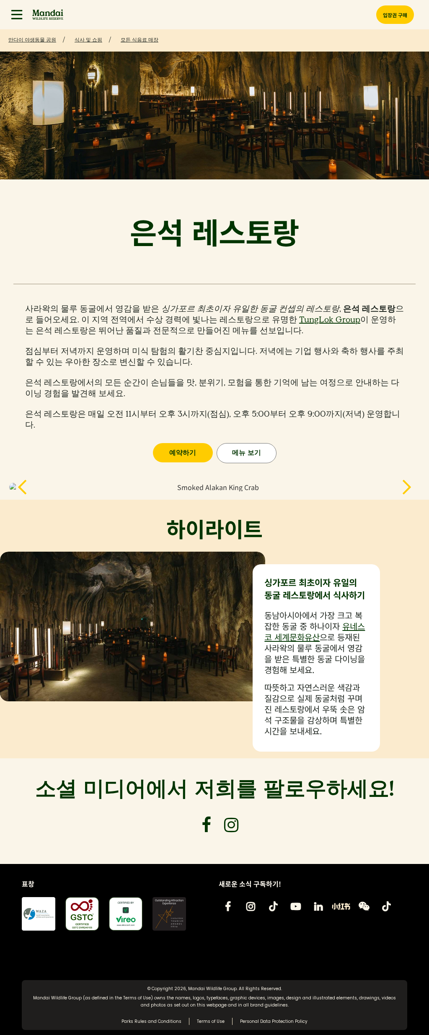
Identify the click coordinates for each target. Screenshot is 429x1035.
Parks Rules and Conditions (151, 1021)
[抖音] (386, 906)
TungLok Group (329, 319)
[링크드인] (318, 906)
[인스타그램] (250, 906)
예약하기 (182, 452)
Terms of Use (137, 998)
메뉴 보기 (246, 452)
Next (398, 487)
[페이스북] (228, 906)
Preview (30, 487)
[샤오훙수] (341, 906)
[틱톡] (273, 906)
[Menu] (16, 14)
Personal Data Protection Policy (274, 1021)
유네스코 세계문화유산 (314, 631)
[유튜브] (296, 906)
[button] (16, 14)
